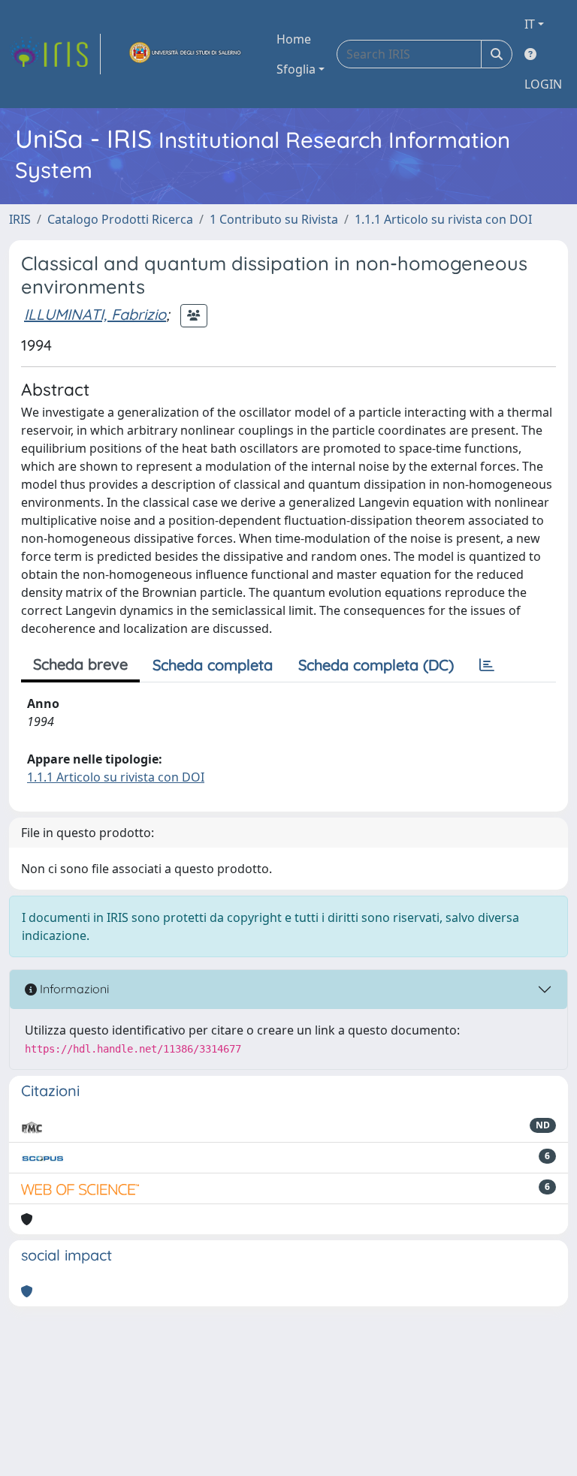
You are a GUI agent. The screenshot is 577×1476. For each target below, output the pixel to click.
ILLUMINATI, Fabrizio (95, 314)
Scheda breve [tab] (80, 664)
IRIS (20, 219)
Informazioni (73, 988)
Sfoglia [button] (296, 69)
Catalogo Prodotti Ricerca (120, 219)
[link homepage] (55, 54)
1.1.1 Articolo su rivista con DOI (443, 219)
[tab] (487, 665)
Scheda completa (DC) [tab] (376, 664)
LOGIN (543, 84)
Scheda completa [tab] (213, 664)
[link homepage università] (185, 54)
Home (293, 39)
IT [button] (529, 24)
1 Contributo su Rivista (274, 219)
